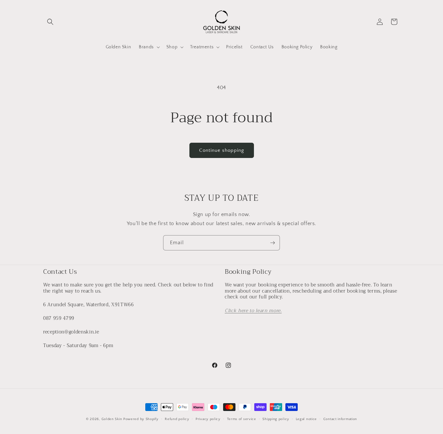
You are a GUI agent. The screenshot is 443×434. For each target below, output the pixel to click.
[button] (50, 22)
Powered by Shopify (141, 419)
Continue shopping (221, 150)
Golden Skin (112, 419)
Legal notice (306, 419)
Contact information (340, 419)
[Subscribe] (272, 242)
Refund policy (177, 419)
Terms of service (241, 419)
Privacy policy (208, 419)
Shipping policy (275, 419)
